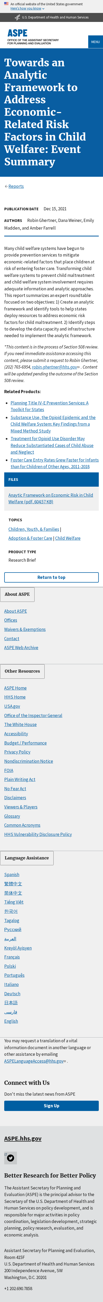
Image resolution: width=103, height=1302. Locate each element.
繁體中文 (13, 884)
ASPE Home (15, 688)
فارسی (10, 1012)
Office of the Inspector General (33, 715)
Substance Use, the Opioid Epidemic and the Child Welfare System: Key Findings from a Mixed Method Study (53, 424)
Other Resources (22, 671)
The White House (20, 724)
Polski (10, 966)
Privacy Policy (17, 752)
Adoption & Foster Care (30, 538)
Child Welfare (68, 538)
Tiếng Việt (14, 902)
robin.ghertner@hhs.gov (54, 367)
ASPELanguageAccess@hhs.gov (33, 1061)
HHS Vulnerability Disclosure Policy (38, 834)
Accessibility (16, 734)
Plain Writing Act (19, 779)
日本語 (11, 1003)
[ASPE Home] (33, 37)
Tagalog (11, 920)
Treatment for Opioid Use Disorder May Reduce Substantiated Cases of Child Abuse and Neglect (52, 445)
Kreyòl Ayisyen (18, 948)
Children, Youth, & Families (33, 529)
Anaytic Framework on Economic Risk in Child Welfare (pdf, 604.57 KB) (50, 498)
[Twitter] (10, 1158)
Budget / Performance (25, 743)
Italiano (11, 984)
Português (14, 975)
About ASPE (17, 594)
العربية (10, 939)
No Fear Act (15, 789)
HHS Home (15, 697)
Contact (11, 638)
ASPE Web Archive (21, 647)
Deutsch (12, 994)
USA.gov (12, 706)
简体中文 (13, 893)
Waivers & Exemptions (25, 629)
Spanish (11, 874)
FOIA (8, 770)
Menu (95, 41)
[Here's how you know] (51, 6)
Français (12, 957)
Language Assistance (27, 858)
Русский (12, 929)
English (11, 1021)
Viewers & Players (21, 807)
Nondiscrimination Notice (28, 761)
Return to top (51, 577)
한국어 (11, 911)
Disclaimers (15, 798)
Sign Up (51, 1106)
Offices (10, 620)
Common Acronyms (22, 825)
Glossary (12, 816)
